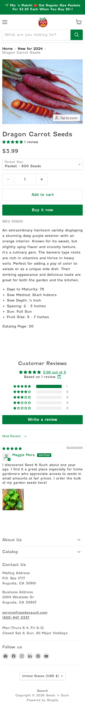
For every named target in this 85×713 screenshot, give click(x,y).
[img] (12, 448)
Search (42, 691)
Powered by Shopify (42, 700)
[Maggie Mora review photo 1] (13, 499)
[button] (13, 142)
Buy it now (42, 210)
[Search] (76, 35)
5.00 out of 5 (54, 372)
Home (7, 49)
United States (40, 676)
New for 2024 (30, 49)
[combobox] (36, 35)
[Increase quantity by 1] (42, 179)
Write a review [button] (42, 419)
